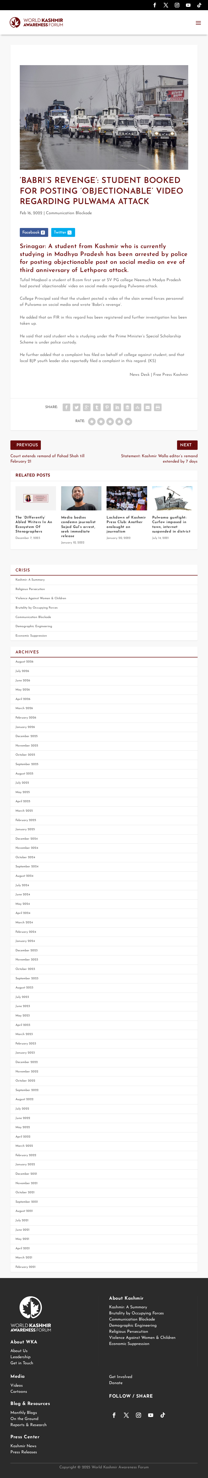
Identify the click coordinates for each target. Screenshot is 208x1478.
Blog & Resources (30, 1404)
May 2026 (22, 689)
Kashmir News (23, 1446)
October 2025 (25, 754)
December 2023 (26, 950)
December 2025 (26, 736)
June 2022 (22, 1118)
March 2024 (24, 922)
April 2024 (22, 913)
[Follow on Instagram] (177, 5)
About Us (19, 1351)
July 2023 (22, 997)
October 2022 (25, 1080)
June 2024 (22, 894)
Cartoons (18, 1392)
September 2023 (26, 978)
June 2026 (22, 680)
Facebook (31, 233)
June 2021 (22, 1229)
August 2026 (24, 661)
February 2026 (25, 717)
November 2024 (26, 848)
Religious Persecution (30, 589)
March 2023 (24, 1034)
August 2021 (24, 1211)
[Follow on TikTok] (199, 5)
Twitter (60, 233)
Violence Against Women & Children (40, 598)
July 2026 (22, 671)
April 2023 (22, 1025)
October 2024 (25, 857)
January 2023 (25, 1052)
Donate (116, 1383)
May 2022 (22, 1127)
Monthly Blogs (23, 1413)
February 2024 (25, 932)
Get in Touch (21, 1363)
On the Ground (24, 1419)
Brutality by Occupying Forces (36, 607)
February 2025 (25, 820)
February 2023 (25, 1043)
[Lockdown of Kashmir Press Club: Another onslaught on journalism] (127, 498)
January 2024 (25, 941)
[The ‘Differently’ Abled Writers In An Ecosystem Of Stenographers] (35, 498)
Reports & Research (28, 1425)
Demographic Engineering (33, 626)
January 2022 (25, 1164)
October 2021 (24, 1192)
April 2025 (22, 801)
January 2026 (25, 727)
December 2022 (26, 1062)
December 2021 (26, 1173)
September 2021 (26, 1201)
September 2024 (27, 866)
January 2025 (25, 829)
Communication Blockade (69, 213)
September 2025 (26, 764)
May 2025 (22, 792)
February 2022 (25, 1155)
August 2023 (24, 987)
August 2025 (24, 773)
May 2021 (22, 1239)
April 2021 (22, 1248)
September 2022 (27, 1090)
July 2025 (22, 782)
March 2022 (24, 1145)
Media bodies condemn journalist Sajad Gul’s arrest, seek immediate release (78, 527)
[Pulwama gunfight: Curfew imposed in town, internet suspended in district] (172, 498)
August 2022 (24, 1099)
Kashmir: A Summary (30, 579)
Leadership (20, 1357)
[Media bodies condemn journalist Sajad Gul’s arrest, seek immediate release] (81, 498)
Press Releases (23, 1452)
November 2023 (26, 959)
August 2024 (24, 876)
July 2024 (22, 885)
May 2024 (22, 904)
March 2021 (23, 1257)
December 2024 (26, 838)
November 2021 (26, 1183)
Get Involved (120, 1377)
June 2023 (22, 1006)
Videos (16, 1386)
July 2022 (22, 1108)
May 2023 (22, 1015)
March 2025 (24, 810)
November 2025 (26, 745)
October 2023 (25, 969)
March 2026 (24, 708)
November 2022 (26, 1071)
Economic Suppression (31, 635)
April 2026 (22, 699)
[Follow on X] (165, 5)
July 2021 (21, 1220)
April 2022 (22, 1136)
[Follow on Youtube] (188, 5)
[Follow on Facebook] (154, 5)
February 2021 (25, 1267)
